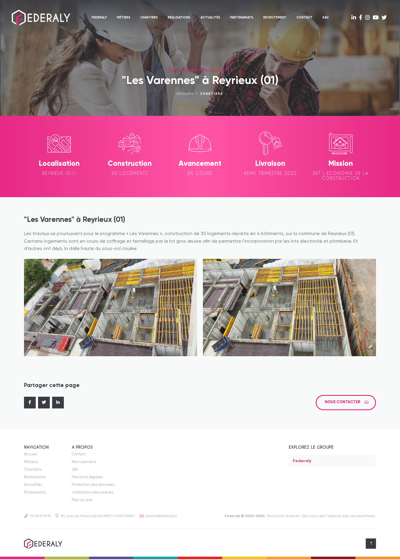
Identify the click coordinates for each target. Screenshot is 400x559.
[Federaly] (41, 17)
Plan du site (82, 500)
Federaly (99, 17)
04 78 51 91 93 (39, 516)
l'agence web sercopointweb (350, 516)
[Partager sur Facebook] (30, 402)
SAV (325, 17)
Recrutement (274, 17)
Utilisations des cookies (92, 492)
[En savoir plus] (353, 18)
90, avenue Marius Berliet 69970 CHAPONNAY (97, 516)
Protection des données (93, 485)
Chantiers (149, 17)
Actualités (210, 17)
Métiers (123, 17)
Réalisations (179, 17)
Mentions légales (87, 477)
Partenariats (241, 17)
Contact (304, 17)
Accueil (185, 93)
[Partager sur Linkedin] (58, 402)
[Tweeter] (44, 402)
